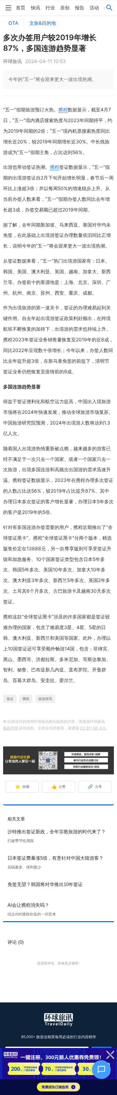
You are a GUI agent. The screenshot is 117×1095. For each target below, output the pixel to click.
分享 (95, 786)
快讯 (35, 7)
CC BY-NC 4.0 (92, 728)
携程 (63, 110)
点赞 (58, 786)
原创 (65, 7)
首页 (20, 7)
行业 (50, 7)
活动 (94, 7)
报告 (79, 7)
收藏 (22, 786)
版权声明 (10, 728)
